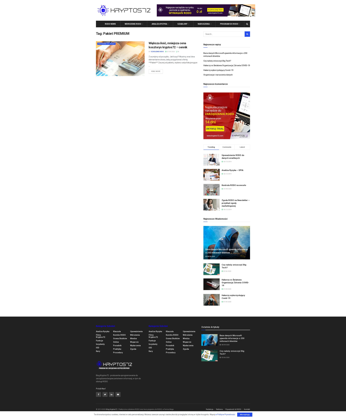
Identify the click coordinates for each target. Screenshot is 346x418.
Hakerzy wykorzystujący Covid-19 (218, 70)
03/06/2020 (227, 271)
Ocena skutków (120, 338)
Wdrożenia (135, 335)
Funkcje (99, 341)
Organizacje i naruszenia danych (218, 75)
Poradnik (117, 345)
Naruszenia (204, 24)
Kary (98, 351)
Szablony (182, 24)
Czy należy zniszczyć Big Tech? (217, 61)
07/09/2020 (170, 51)
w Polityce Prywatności (225, 414)
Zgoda (133, 349)
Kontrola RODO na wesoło (234, 185)
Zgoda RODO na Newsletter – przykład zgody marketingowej (236, 203)
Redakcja (209, 409)
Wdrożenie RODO (133, 24)
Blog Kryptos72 (111, 409)
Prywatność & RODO (233, 409)
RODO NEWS (110, 24)
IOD (97, 348)
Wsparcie (134, 342)
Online (116, 342)
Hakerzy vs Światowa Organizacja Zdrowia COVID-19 (226, 65)
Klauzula (117, 331)
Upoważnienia (136, 331)
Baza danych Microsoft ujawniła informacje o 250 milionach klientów (232, 338)
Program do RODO (229, 24)
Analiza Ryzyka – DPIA (232, 170)
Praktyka (117, 349)
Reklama (219, 409)
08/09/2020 (211, 256)
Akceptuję (245, 415)
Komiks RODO (119, 335)
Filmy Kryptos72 (100, 336)
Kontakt (247, 409)
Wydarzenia (135, 345)
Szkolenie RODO (157, 51)
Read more (155, 71)
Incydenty (100, 344)
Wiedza (133, 338)
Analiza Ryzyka (159, 24)
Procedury (118, 352)
